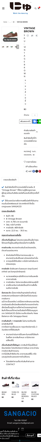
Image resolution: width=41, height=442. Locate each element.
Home (5, 22)
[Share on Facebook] (33, 171)
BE (14, 22)
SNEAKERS (28, 155)
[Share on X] (36, 171)
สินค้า (34, 151)
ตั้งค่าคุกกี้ (30, 435)
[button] (35, 8)
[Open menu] (3, 8)
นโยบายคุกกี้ (5, 438)
